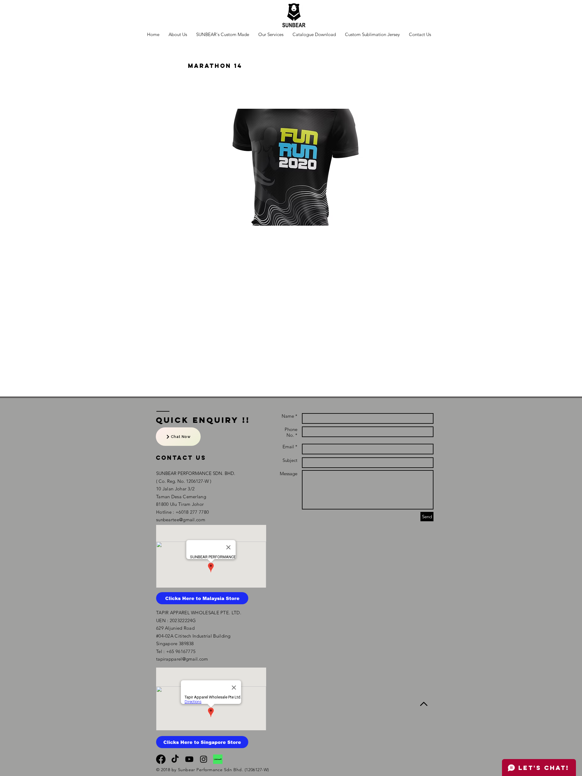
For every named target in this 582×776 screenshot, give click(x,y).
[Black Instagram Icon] (203, 759)
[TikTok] (175, 759)
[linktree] (217, 759)
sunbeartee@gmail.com (180, 519)
